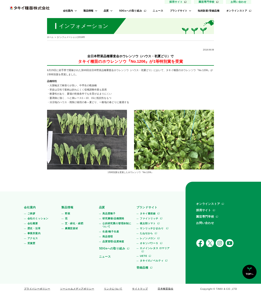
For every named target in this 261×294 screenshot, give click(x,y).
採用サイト (176, 1)
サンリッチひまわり (152, 228)
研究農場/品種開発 (113, 218)
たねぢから (146, 233)
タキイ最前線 (148, 213)
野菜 (67, 213)
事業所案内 (34, 233)
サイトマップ (140, 288)
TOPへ (249, 274)
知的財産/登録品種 (209, 10)
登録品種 (142, 267)
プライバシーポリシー (37, 288)
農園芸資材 (71, 228)
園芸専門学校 (206, 1)
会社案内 (68, 10)
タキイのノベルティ (152, 260)
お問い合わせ (238, 1)
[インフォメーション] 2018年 (71, 37)
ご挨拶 (31, 213)
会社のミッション (38, 218)
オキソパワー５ (149, 243)
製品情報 (88, 10)
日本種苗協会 (165, 288)
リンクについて (113, 288)
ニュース (158, 10)
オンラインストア (236, 10)
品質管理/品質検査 (113, 241)
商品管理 (107, 236)
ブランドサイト (178, 10)
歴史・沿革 (34, 228)
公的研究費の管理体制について (116, 225)
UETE (143, 256)
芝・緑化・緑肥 (74, 223)
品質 (106, 10)
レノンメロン (148, 238)
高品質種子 (109, 213)
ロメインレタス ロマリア (155, 248)
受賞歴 (31, 243)
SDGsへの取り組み (130, 10)
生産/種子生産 (110, 231)
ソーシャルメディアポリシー (77, 288)
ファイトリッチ (149, 218)
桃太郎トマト (148, 223)
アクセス (33, 238)
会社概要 (33, 223)
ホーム (50, 37)
